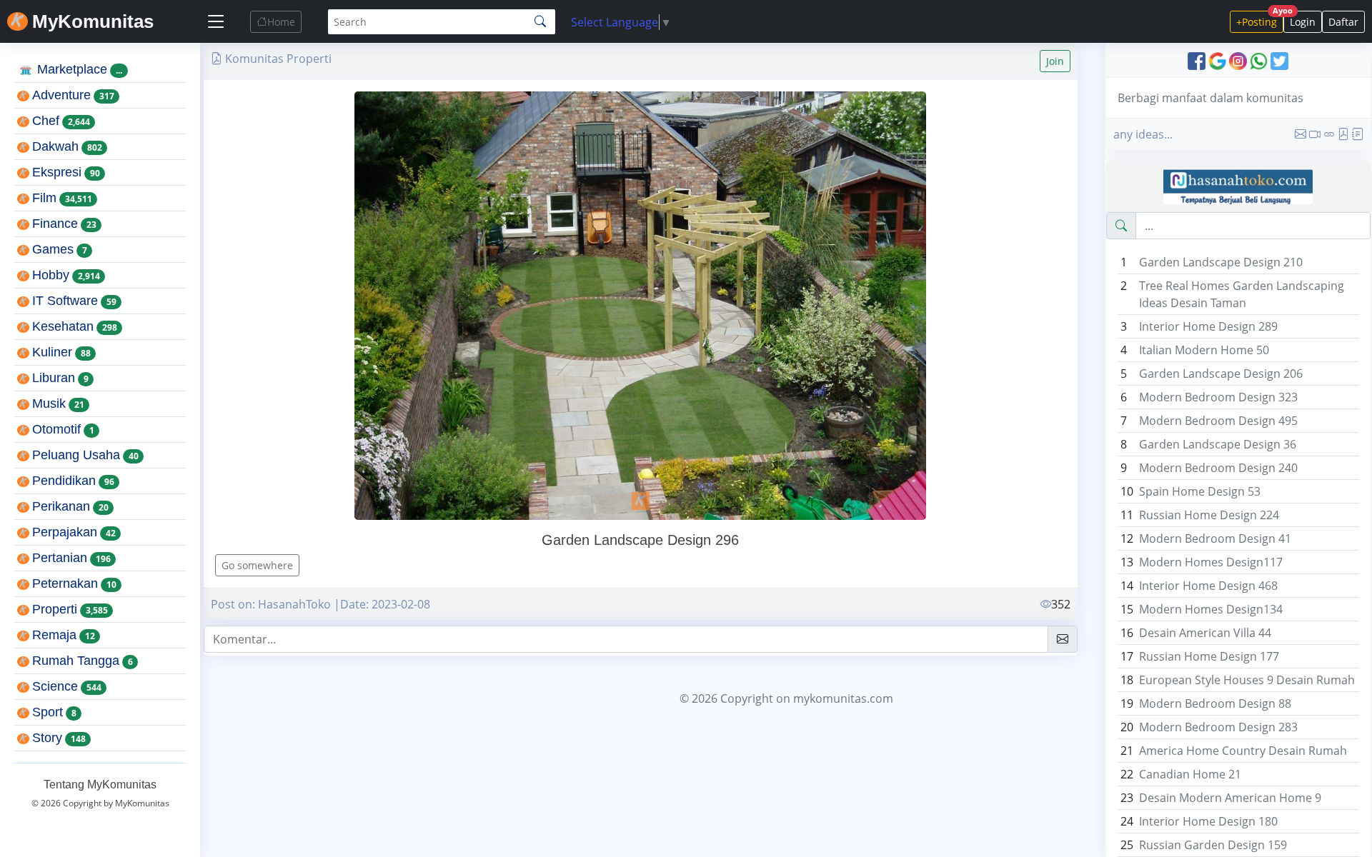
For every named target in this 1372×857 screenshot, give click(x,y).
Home (281, 22)
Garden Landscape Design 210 (1221, 262)
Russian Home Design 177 (1209, 656)
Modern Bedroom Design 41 (1215, 538)
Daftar (1343, 22)
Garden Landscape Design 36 (1217, 444)
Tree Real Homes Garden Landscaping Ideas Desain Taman (1241, 294)
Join (1055, 61)
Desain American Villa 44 (1205, 633)
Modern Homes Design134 (1211, 609)
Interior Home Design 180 (1208, 821)
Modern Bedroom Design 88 (1215, 703)
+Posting (1259, 20)
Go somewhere (257, 565)
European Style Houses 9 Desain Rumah (1247, 680)
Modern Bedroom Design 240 (1218, 468)
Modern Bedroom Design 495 (1218, 420)
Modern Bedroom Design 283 (1218, 727)
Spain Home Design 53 (1200, 491)
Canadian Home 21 (1190, 774)
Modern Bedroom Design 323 (1218, 397)
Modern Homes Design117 (1211, 562)
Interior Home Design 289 (1208, 326)
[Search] (540, 21)
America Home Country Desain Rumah (1243, 750)
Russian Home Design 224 (1209, 515)
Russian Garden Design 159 (1213, 845)
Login (1303, 22)
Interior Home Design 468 (1208, 585)
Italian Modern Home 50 (1204, 350)
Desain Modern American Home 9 (1230, 798)
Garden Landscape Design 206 (1221, 373)
